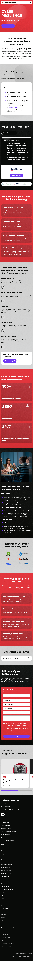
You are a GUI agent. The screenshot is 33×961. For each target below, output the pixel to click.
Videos (3, 917)
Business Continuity (14, 107)
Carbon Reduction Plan (7, 946)
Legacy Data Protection (7, 840)
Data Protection (5, 822)
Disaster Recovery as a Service (9, 831)
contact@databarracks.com (8, 804)
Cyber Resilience (5, 825)
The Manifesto (5, 886)
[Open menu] (30, 2)
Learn (2, 902)
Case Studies (4, 908)
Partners (3, 892)
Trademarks (4, 940)
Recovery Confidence (7, 889)
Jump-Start (4, 837)
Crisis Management (6, 867)
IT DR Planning (5, 876)
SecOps (3, 851)
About (2, 883)
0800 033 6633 (5, 807)
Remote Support (7, 926)
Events (3, 920)
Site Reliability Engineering (8, 860)
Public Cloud (4, 845)
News (2, 911)
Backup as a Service (6, 828)
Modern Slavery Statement (8, 943)
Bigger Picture (28, 956)
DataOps (3, 857)
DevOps (3, 848)
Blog (2, 905)
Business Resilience (6, 864)
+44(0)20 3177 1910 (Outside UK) (10, 810)
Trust (2, 895)
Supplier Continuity (6, 879)
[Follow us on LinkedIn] (3, 814)
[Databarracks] (8, 2)
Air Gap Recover (5, 834)
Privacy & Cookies (6, 937)
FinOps (3, 854)
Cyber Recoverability (6, 873)
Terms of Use (4, 934)
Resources (3, 914)
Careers (3, 898)
